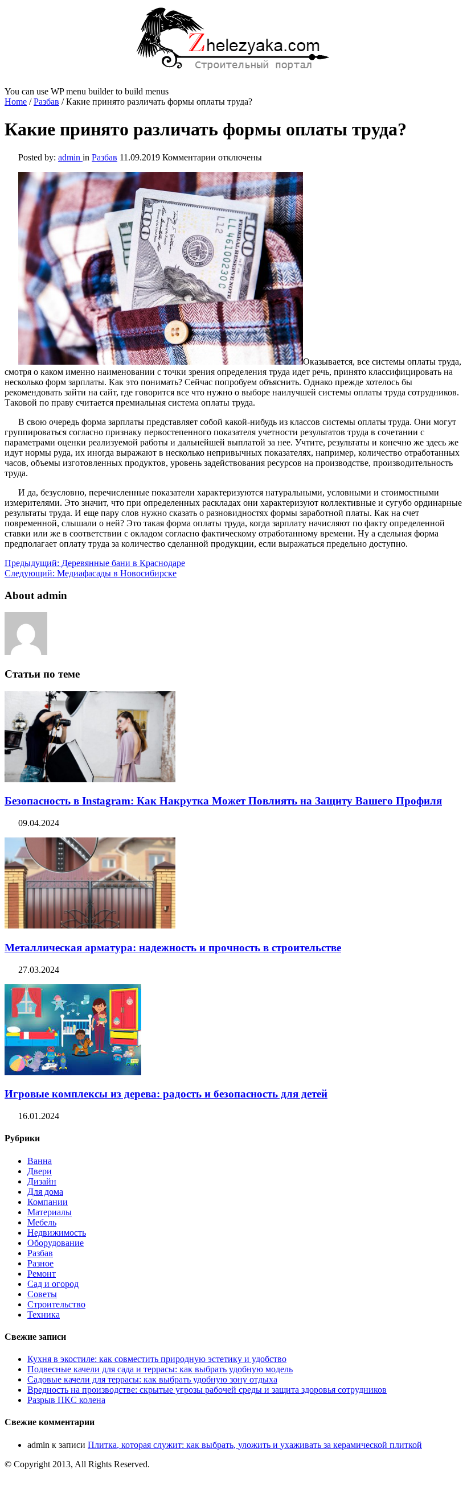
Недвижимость (56, 1232)
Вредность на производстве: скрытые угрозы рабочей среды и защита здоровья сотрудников (207, 1389)
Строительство (56, 1304)
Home (16, 101)
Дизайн (41, 1181)
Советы (42, 1294)
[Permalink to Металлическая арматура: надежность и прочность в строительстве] (90, 925)
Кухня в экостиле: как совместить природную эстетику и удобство (156, 1359)
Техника (43, 1314)
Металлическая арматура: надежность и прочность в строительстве (173, 948)
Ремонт (41, 1273)
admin (70, 157)
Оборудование (55, 1243)
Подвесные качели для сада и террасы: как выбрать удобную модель (160, 1369)
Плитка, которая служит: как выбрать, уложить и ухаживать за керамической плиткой (255, 1445)
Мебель (41, 1222)
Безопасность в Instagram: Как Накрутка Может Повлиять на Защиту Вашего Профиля (223, 801)
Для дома (45, 1191)
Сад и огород (53, 1284)
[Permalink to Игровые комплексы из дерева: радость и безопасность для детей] (73, 1072)
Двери (39, 1171)
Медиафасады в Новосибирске (91, 573)
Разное (40, 1263)
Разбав (46, 101)
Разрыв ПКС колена (66, 1400)
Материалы (49, 1212)
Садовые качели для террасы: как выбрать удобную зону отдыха (152, 1379)
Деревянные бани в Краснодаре (95, 563)
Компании (47, 1202)
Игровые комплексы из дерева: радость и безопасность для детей (166, 1094)
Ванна (39, 1161)
